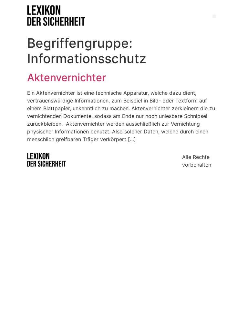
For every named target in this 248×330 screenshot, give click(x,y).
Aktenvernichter (66, 77)
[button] (214, 16)
